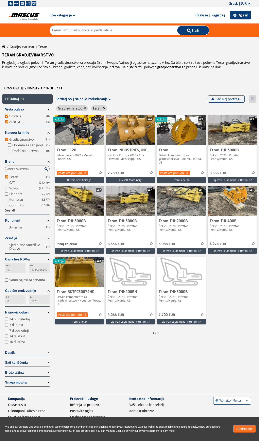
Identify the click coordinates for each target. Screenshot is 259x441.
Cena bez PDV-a (17, 259)
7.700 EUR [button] (167, 315)
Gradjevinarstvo (22, 47)
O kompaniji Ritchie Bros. (27, 411)
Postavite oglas (81, 411)
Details (10, 352)
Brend (10, 161)
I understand (244, 428)
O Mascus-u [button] (17, 405)
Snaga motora (16, 382)
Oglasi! (243, 15)
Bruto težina (14, 372)
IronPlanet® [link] (181, 180)
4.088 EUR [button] (116, 315)
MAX (32, 266)
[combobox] (216, 401)
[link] (79, 130)
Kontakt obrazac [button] (141, 411)
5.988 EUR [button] (167, 244)
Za (31, 297)
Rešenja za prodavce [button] (85, 405)
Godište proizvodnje (20, 290)
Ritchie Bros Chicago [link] (79, 180)
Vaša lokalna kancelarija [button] (147, 405)
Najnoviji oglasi (17, 312)
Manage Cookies (115, 430)
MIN (8, 266)
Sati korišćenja (16, 362)
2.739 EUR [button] (116, 173)
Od (7, 297)
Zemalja (11, 238)
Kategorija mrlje (17, 132)
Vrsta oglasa (14, 109)
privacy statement (149, 430)
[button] (27, 99)
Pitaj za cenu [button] (67, 244)
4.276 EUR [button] (218, 244)
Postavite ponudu (70, 173)
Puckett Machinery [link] (130, 180)
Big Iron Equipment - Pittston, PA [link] (232, 180)
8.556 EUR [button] (218, 173)
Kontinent (12, 220)
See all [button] (10, 210)
